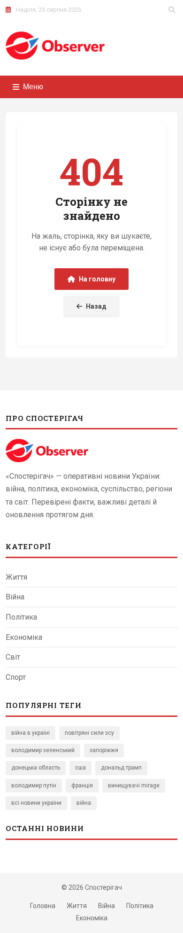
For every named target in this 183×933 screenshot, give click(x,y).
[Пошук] (171, 10)
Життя (16, 577)
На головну (97, 279)
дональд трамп (121, 767)
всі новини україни (36, 803)
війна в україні (30, 733)
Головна (42, 906)
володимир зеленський (43, 750)
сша (80, 767)
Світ (13, 657)
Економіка (24, 637)
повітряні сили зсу (89, 733)
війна (83, 803)
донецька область (35, 767)
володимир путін (33, 785)
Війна (15, 596)
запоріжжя (104, 750)
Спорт (16, 677)
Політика (21, 617)
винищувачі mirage (134, 785)
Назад (96, 306)
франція (82, 785)
